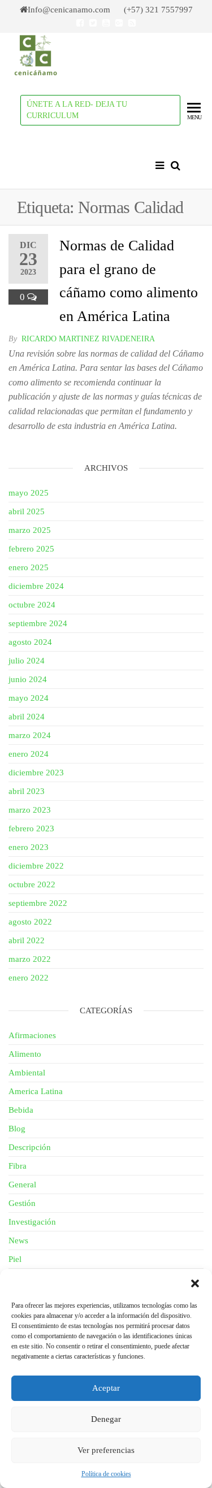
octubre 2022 (31, 884)
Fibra (17, 1165)
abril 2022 (26, 940)
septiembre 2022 (37, 903)
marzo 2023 (29, 809)
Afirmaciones (32, 1035)
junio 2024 (27, 679)
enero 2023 (28, 847)
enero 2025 (28, 567)
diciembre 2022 (36, 865)
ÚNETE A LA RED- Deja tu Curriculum (77, 110)
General (22, 1184)
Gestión (22, 1203)
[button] (195, 1283)
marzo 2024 (29, 735)
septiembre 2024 (37, 623)
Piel (14, 1259)
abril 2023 (26, 791)
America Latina (35, 1091)
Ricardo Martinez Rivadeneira (88, 339)
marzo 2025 (29, 530)
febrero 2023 (31, 828)
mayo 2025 (28, 492)
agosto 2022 (30, 921)
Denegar (106, 1419)
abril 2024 (26, 716)
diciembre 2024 (36, 586)
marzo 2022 (29, 959)
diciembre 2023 (36, 772)
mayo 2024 (28, 697)
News (18, 1240)
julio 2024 (26, 660)
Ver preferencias (106, 1450)
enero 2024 (28, 753)
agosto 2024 (30, 642)
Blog (16, 1128)
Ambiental (26, 1072)
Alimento (24, 1053)
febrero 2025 (31, 548)
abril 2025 (26, 511)
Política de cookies (106, 1474)
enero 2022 (28, 977)
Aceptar (106, 1387)
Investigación (32, 1221)
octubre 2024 (31, 604)
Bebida (20, 1109)
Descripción (29, 1147)
